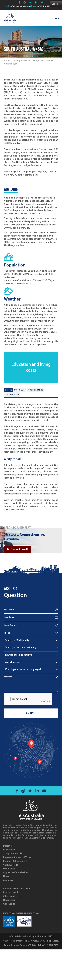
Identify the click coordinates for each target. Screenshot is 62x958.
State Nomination (12, 395)
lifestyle (8, 390)
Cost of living (20, 390)
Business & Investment (15, 861)
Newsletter (9, 900)
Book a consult (11, 892)
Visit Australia (10, 865)
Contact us (9, 904)
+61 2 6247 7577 (44, 6)
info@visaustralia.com (20, 6)
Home (7, 60)
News (6, 876)
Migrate (7, 846)
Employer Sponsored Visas (17, 857)
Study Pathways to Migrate (28, 60)
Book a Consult (19, 549)
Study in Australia (12, 853)
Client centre (10, 896)
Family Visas (9, 850)
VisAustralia (22, 936)
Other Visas (9, 869)
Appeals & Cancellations (16, 872)
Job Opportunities (35, 390)
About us (8, 880)
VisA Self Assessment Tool (16, 889)
